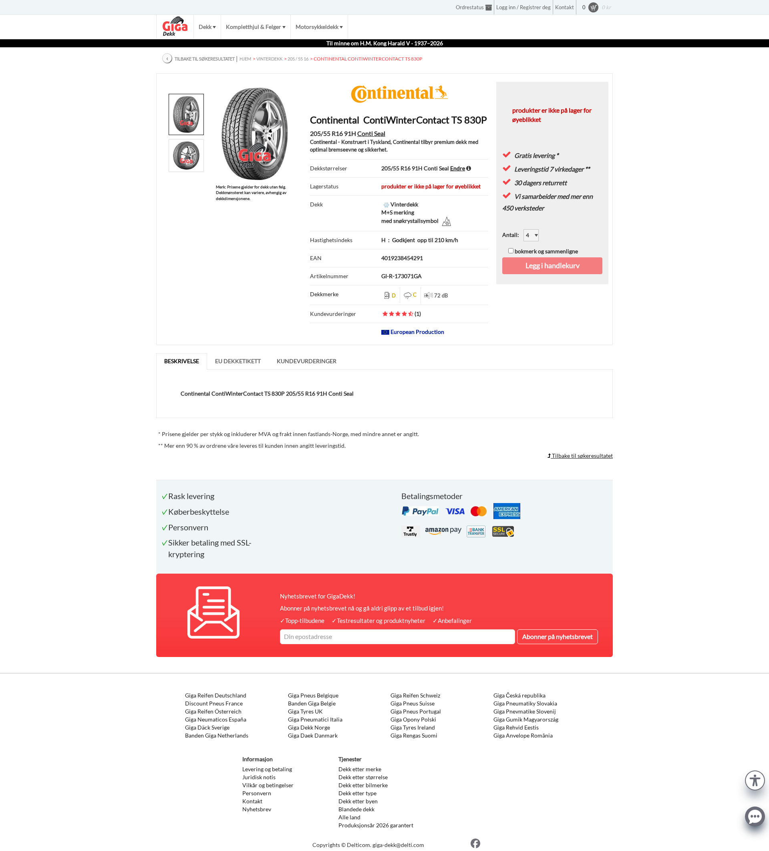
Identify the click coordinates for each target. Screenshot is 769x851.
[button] (755, 779)
